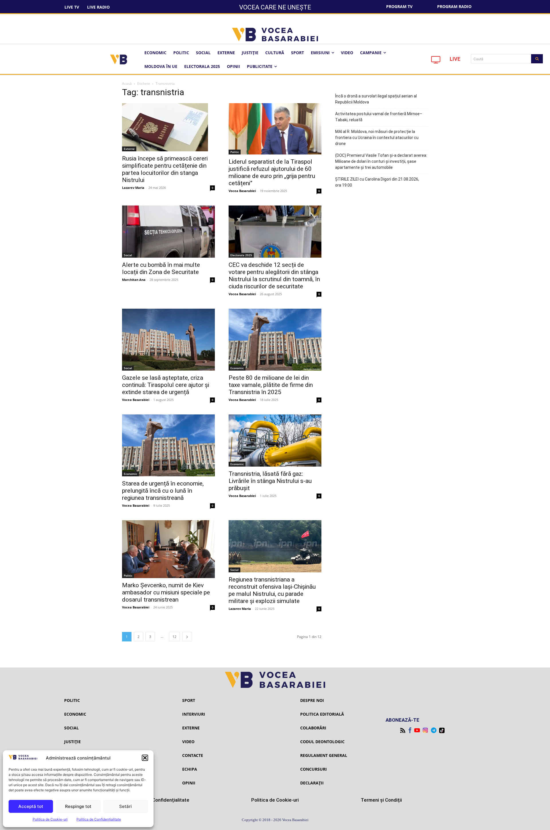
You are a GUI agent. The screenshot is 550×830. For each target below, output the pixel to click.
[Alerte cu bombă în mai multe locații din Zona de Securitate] (168, 231)
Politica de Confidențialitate (98, 819)
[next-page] (187, 636)
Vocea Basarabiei (242, 191)
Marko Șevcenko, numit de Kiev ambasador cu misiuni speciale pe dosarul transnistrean (166, 592)
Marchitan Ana (134, 279)
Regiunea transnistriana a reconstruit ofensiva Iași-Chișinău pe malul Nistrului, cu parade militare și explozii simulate (272, 590)
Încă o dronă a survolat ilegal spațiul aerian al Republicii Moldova (376, 99)
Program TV (399, 6)
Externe (129, 149)
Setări (125, 806)
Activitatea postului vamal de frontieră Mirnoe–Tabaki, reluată (378, 116)
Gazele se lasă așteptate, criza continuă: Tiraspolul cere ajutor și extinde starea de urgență (165, 385)
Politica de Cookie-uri (50, 819)
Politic (234, 152)
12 (174, 636)
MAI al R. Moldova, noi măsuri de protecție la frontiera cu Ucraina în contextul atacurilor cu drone (377, 137)
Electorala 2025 (241, 255)
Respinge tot (78, 806)
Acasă (127, 83)
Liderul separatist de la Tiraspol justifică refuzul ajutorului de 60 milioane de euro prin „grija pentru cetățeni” (272, 172)
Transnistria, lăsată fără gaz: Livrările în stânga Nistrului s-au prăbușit (270, 481)
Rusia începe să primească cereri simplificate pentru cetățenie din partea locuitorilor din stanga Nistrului (165, 169)
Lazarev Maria (133, 187)
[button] (145, 758)
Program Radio (454, 6)
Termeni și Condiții (381, 800)
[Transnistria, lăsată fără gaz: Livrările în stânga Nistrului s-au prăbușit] (275, 440)
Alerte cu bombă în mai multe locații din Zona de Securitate (161, 268)
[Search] (537, 58)
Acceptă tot (30, 806)
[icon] (436, 61)
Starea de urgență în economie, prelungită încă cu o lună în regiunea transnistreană (163, 490)
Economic (237, 368)
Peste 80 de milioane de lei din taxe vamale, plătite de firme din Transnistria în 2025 (271, 385)
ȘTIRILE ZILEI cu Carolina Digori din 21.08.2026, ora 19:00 (377, 182)
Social (128, 255)
